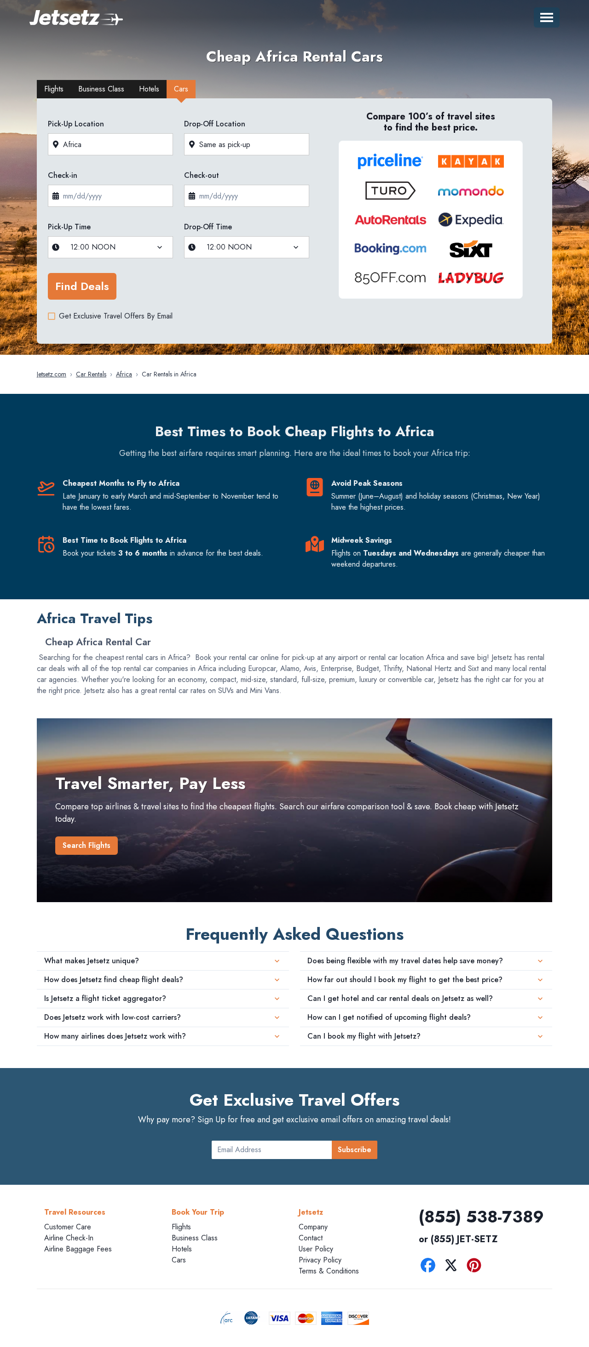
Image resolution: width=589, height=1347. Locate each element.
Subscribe (354, 1149)
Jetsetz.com (51, 374)
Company (313, 1227)
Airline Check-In (68, 1238)
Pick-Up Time (69, 227)
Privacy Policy (320, 1260)
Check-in (62, 175)
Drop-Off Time (208, 227)
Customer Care (67, 1227)
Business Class (195, 1238)
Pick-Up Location (76, 124)
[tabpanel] (294, 224)
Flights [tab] (54, 89)
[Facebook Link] (430, 1267)
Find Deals (82, 286)
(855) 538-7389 (481, 1216)
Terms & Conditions (329, 1271)
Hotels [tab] (149, 89)
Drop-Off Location (214, 124)
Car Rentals (91, 374)
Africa (124, 374)
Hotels (182, 1249)
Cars (179, 1260)
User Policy (316, 1249)
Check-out (201, 175)
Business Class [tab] (101, 89)
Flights (181, 1227)
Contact (311, 1238)
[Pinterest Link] (476, 1267)
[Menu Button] (547, 17)
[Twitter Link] (453, 1267)
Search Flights (86, 845)
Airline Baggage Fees (78, 1249)
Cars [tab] (181, 89)
